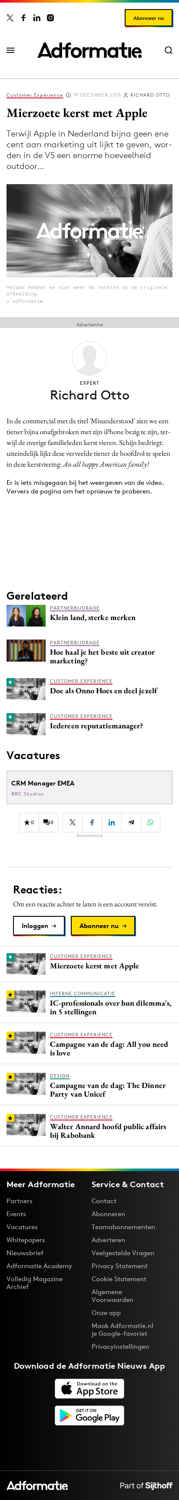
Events (16, 1214)
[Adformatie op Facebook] (23, 17)
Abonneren (108, 1214)
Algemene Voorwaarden (112, 1296)
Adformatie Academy (39, 1266)
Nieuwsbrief (25, 1253)
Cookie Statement (119, 1279)
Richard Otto (150, 95)
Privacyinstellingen (120, 1347)
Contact (104, 1201)
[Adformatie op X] (10, 17)
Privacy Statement (120, 1266)
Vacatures (22, 1227)
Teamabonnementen (123, 1227)
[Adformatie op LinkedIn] (36, 17)
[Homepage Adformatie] (89, 50)
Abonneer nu (148, 18)
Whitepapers (26, 1240)
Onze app (106, 1312)
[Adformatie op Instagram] (50, 17)
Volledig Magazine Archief (35, 1283)
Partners (20, 1201)
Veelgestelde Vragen (123, 1253)
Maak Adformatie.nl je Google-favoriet (122, 1329)
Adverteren (108, 1240)
